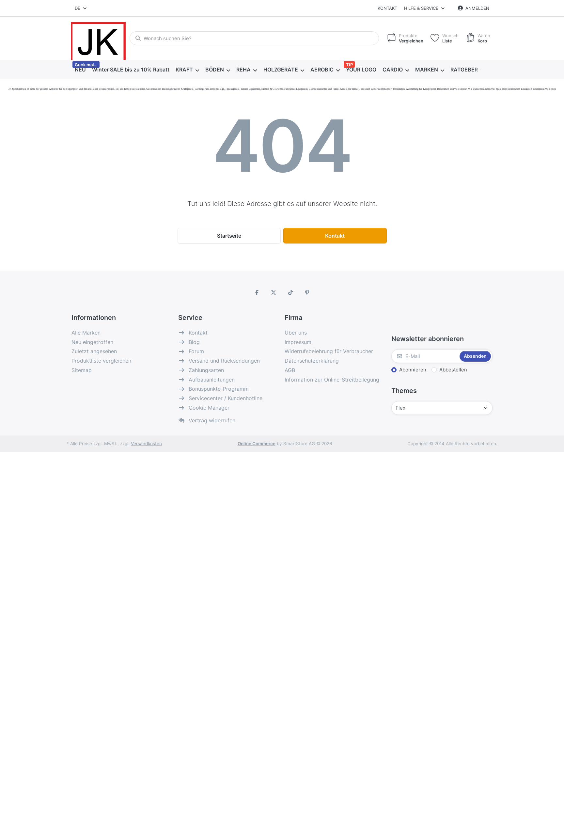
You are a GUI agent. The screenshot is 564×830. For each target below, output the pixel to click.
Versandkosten (146, 443)
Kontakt (387, 8)
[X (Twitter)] (273, 292)
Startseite (229, 235)
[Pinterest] (307, 292)
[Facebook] (257, 292)
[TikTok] (290, 292)
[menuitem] (80, 69)
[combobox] (81, 8)
